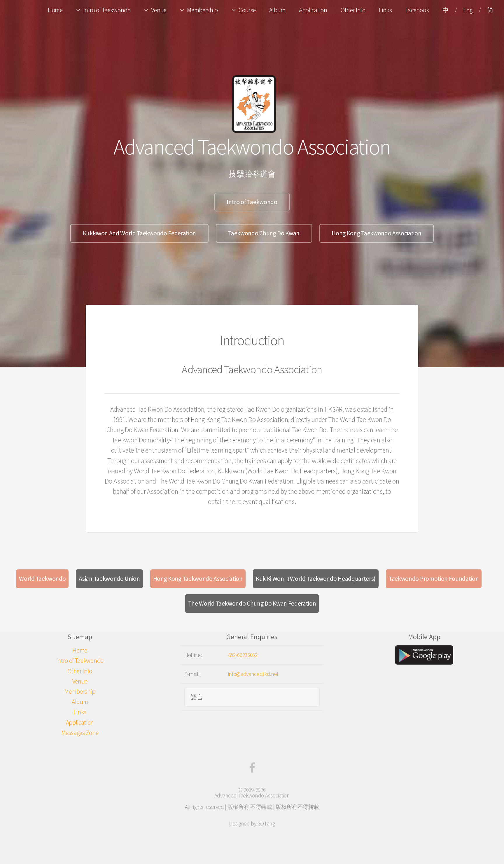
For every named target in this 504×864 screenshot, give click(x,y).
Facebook (417, 10)
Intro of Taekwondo (106, 10)
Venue (158, 10)
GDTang (266, 823)
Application (313, 10)
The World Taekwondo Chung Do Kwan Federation (252, 603)
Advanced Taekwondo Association (252, 795)
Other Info (353, 10)
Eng (468, 10)
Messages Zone (79, 733)
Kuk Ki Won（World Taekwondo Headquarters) (316, 579)
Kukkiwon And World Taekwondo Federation (139, 233)
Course (247, 10)
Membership (202, 10)
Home (55, 10)
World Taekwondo (42, 579)
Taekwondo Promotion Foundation (434, 579)
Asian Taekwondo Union (109, 579)
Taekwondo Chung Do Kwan (264, 233)
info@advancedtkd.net (253, 673)
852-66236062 (243, 654)
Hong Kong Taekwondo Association (376, 233)
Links (385, 10)
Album (277, 10)
